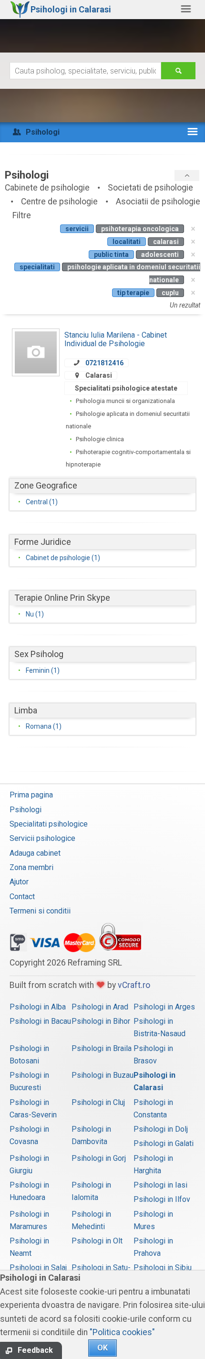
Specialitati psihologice (49, 823)
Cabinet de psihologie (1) (63, 558)
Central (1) (42, 502)
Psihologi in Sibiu (162, 1267)
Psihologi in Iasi (160, 1184)
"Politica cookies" (122, 1332)
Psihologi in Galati (163, 1143)
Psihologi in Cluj (98, 1102)
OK (102, 1347)
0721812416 (104, 363)
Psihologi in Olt (97, 1240)
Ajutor (19, 881)
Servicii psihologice (42, 838)
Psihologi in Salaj (38, 1267)
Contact (22, 896)
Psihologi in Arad (100, 1006)
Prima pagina (31, 794)
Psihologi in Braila (102, 1048)
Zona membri (31, 867)
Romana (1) (44, 726)
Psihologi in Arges (164, 1006)
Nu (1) (35, 614)
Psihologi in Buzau (102, 1075)
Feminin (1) (43, 670)
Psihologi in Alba (38, 1006)
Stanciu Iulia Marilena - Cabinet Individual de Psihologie (115, 339)
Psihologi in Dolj (160, 1129)
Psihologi (25, 809)
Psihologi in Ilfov (161, 1199)
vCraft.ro (134, 985)
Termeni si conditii (40, 910)
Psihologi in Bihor (101, 1021)
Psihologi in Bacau (40, 1021)
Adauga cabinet (35, 853)
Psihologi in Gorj (99, 1158)
